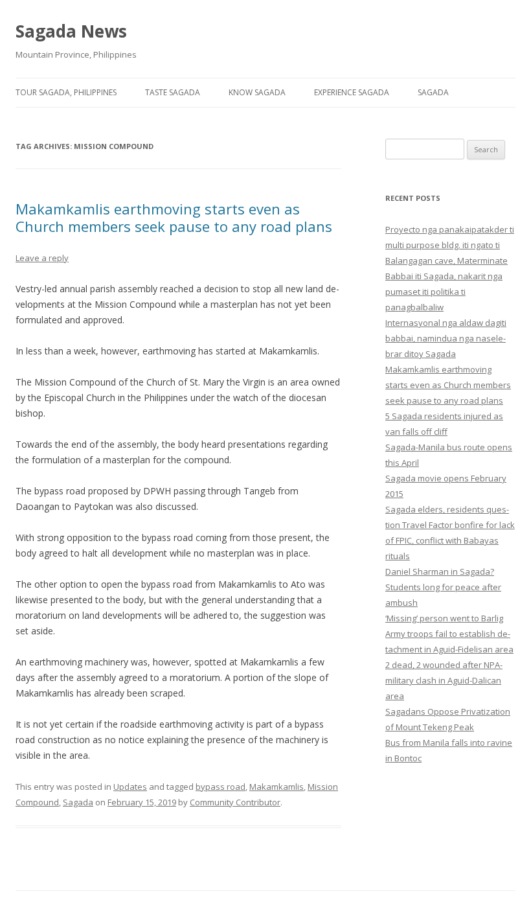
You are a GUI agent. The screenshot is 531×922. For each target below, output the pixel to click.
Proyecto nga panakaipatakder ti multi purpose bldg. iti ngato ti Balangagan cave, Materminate (449, 245)
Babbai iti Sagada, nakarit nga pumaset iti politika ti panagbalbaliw (444, 291)
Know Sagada (257, 92)
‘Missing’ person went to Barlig (444, 618)
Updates (130, 786)
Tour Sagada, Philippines (66, 92)
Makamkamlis (276, 786)
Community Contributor (235, 802)
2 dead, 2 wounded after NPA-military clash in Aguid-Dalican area (444, 680)
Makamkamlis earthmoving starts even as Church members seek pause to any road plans (174, 217)
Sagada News (71, 31)
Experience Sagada (351, 92)
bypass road (220, 786)
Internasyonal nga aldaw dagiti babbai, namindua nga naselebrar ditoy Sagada (445, 338)
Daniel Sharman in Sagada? (439, 571)
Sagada (433, 92)
